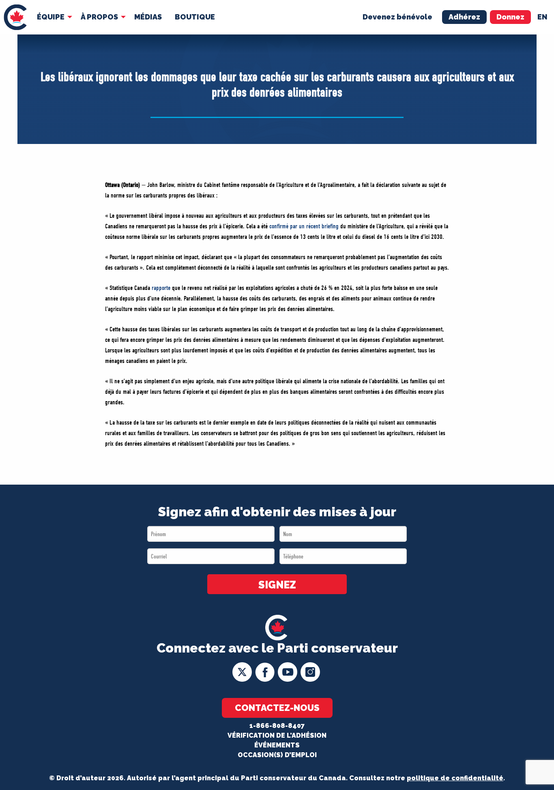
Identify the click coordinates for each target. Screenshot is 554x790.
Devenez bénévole (397, 17)
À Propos (99, 17)
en (542, 17)
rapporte (162, 288)
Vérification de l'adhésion (277, 735)
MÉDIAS (148, 17)
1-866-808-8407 (277, 726)
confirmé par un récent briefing (303, 226)
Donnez (510, 17)
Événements (277, 745)
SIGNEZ (277, 585)
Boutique (195, 17)
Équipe (50, 17)
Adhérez (464, 17)
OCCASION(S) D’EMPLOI (277, 755)
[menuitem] (15, 17)
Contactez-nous (277, 707)
